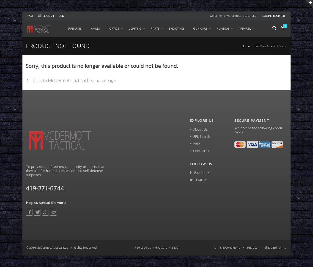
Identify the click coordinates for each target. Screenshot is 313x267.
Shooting (176, 28)
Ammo (95, 28)
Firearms (75, 28)
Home (246, 46)
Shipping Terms (275, 247)
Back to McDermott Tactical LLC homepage (74, 80)
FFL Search (201, 136)
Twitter (200, 179)
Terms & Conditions (226, 247)
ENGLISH (48, 16)
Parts (155, 28)
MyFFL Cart (159, 247)
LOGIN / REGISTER (273, 16)
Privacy (252, 247)
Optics (114, 28)
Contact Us (201, 151)
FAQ (30, 16)
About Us (200, 129)
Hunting (223, 28)
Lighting (135, 28)
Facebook (201, 172)
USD (61, 16)
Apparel (245, 28)
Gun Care (200, 28)
